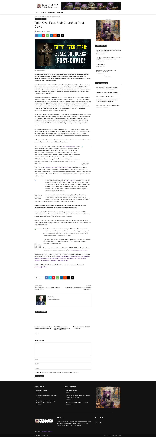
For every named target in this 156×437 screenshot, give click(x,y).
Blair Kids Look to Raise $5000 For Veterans (77, 402)
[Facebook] (36, 35)
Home (36, 16)
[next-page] (38, 334)
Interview (44, 19)
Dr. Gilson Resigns (100, 64)
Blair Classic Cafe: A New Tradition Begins (46, 395)
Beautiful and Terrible (41, 390)
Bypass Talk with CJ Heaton (110, 92)
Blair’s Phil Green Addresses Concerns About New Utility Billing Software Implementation (62, 328)
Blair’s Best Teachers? (71, 390)
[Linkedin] (51, 35)
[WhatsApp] (47, 35)
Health (39, 19)
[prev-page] (36, 334)
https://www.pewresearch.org (78, 250)
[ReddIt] (55, 35)
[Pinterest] (43, 35)
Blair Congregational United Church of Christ (58, 167)
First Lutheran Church (69, 146)
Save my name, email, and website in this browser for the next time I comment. (57, 372)
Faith (40, 16)
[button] (119, 12)
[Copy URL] (62, 35)
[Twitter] (40, 35)
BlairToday (40, 31)
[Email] (58, 35)
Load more (107, 76)
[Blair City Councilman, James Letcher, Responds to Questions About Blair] (43, 320)
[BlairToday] (36, 31)
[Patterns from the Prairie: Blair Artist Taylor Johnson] (82, 320)
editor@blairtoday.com (47, 431)
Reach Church (70, 180)
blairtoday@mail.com (41, 267)
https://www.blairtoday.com (54, 299)
